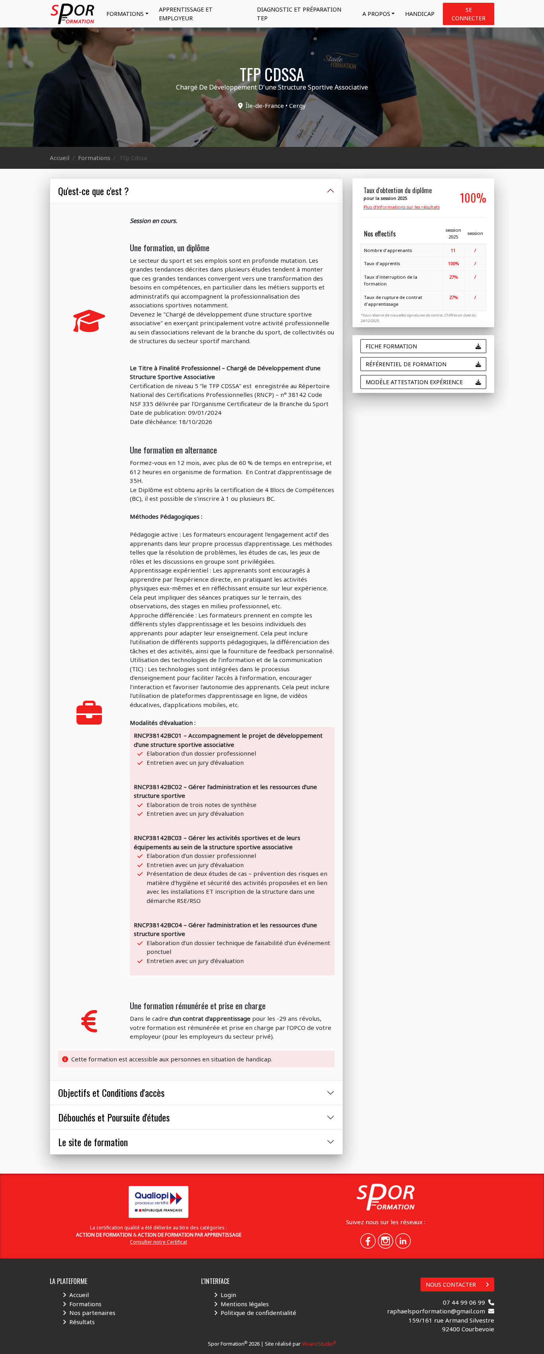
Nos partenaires (92, 1313)
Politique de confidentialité (258, 1313)
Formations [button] (125, 14)
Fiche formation (391, 346)
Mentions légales (245, 1304)
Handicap (419, 14)
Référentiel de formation (406, 364)
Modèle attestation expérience (414, 382)
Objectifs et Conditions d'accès (111, 1092)
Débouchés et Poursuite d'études (114, 1117)
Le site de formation (93, 1142)
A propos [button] (376, 14)
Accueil (59, 158)
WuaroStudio (319, 1343)
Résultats (82, 1322)
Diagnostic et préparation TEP (299, 14)
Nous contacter (451, 1284)
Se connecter (468, 14)
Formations (94, 158)
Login (228, 1295)
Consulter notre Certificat (158, 1242)
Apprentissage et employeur (186, 14)
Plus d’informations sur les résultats (402, 207)
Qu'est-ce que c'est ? (93, 191)
